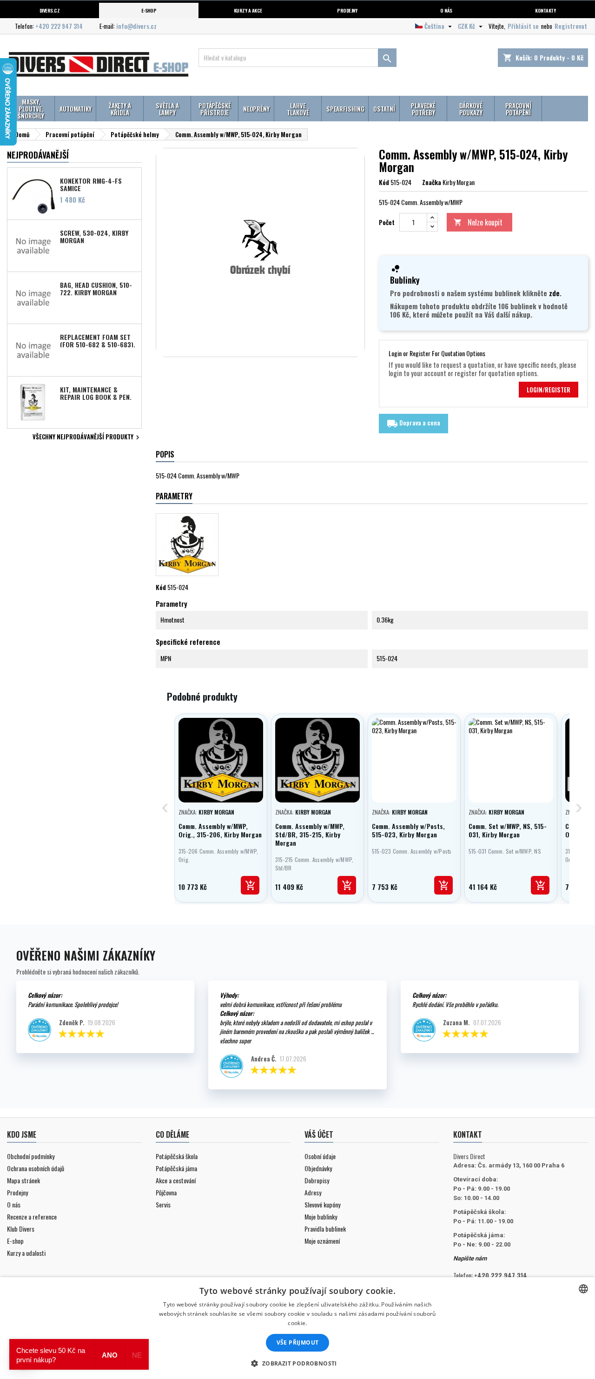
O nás (446, 10)
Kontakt (467, 1134)
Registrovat (571, 26)
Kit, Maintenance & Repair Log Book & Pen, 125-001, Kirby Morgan (96, 393)
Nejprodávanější (38, 155)
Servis (163, 1204)
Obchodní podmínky (30, 1156)
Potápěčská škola (177, 1156)
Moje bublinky (320, 1216)
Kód (384, 182)
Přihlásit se (523, 26)
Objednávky (318, 1168)
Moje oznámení (322, 1241)
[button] (297, 1363)
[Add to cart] (250, 885)
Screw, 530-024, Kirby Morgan (94, 236)
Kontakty (545, 10)
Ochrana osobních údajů (35, 1168)
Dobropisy (316, 1180)
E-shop (149, 10)
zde (554, 293)
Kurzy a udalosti (26, 1253)
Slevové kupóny (322, 1204)
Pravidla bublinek (325, 1228)
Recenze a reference (32, 1216)
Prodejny (347, 10)
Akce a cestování (176, 1180)
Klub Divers (20, 1228)
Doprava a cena (413, 423)
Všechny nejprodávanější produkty (87, 437)
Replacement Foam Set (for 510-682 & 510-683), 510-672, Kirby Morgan (97, 340)
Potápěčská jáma (176, 1168)
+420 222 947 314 (59, 26)
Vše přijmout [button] (298, 1342)
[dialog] (297, 1328)
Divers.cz (50, 10)
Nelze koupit (478, 222)
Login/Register (548, 389)
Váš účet (318, 1134)
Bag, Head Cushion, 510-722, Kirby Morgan (96, 288)
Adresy (312, 1192)
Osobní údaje (320, 1156)
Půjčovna (166, 1192)
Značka (431, 182)
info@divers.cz (136, 26)
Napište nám (470, 1258)
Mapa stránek (23, 1180)
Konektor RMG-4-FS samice (91, 184)
